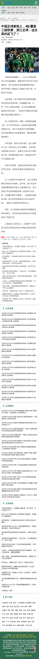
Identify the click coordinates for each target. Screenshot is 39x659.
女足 (3, 614)
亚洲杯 (12, 237)
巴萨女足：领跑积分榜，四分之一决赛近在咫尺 (18, 291)
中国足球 (30, 614)
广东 (7, 621)
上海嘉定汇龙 (15, 239)
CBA (12, 12)
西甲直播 (33, 637)
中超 (8, 7)
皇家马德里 (20, 625)
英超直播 (23, 635)
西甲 (21, 7)
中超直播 (5, 637)
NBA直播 (16, 635)
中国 (26, 625)
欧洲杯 (4, 11)
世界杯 (34, 7)
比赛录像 (22, 603)
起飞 (17, 237)
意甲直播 (26, 637)
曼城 (24, 614)
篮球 (3, 606)
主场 (24, 610)
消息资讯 (5, 603)
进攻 (28, 610)
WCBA (22, 12)
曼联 (16, 610)
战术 (30, 625)
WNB (17, 12)
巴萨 (33, 621)
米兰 (14, 625)
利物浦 (16, 614)
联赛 (25, 237)
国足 (3, 621)
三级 (21, 237)
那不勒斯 (9, 625)
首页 (9, 18)
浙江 (32, 237)
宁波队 (29, 239)
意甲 (17, 7)
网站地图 (29, 656)
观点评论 (17, 606)
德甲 (25, 7)
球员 (11, 606)
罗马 (7, 618)
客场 (18, 621)
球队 (20, 614)
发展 (5, 239)
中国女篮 (13, 621)
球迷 (11, 614)
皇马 (32, 618)
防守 (24, 618)
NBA (8, 12)
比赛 (14, 603)
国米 (3, 618)
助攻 (29, 621)
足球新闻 (15, 18)
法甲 (29, 7)
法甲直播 (12, 637)
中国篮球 (24, 621)
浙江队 (23, 239)
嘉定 (29, 237)
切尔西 (16, 618)
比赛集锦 (28, 603)
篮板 (28, 618)
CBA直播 (30, 635)
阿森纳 (33, 610)
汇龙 (9, 239)
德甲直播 (19, 637)
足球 (8, 237)
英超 (12, 7)
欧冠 (33, 603)
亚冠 (7, 614)
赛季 (30, 606)
